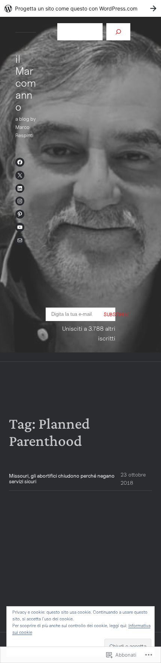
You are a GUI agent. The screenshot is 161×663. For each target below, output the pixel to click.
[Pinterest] (19, 214)
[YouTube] (19, 227)
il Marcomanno (25, 82)
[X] (19, 175)
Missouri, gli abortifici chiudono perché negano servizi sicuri (62, 478)
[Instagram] (19, 201)
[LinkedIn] (19, 188)
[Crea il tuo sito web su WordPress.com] (80, 8)
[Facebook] (19, 162)
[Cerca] (118, 31)
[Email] (19, 240)
